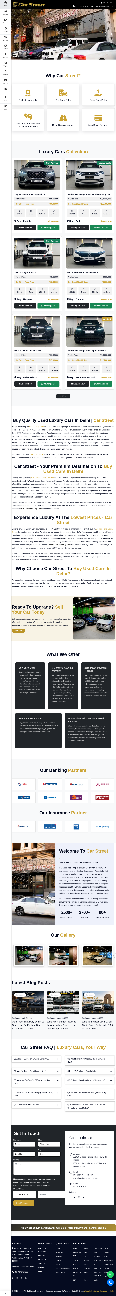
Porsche (97, 1256)
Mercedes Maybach (97, 1273)
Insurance (42, 1259)
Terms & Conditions (63, 1268)
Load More (62, 396)
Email (15, 1150)
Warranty (41, 1267)
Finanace (41, 1255)
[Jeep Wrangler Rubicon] (37, 253)
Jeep (95, 1264)
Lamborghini (108, 1264)
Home (58, 1248)
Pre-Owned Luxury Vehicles (42, 478)
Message (16, 1160)
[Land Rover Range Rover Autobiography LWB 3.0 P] (89, 175)
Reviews (59, 1256)
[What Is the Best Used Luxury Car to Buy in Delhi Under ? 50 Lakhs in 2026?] (98, 1002)
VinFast (96, 1280)
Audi (75, 1248)
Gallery (58, 1260)
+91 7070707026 (82, 6)
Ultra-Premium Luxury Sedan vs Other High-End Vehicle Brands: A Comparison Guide (28, 1025)
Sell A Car (42, 1263)
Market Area (60, 1272)
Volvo (106, 1256)
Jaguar (106, 1252)
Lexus (106, 1248)
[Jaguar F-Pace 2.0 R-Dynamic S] (37, 175)
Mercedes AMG (77, 1273)
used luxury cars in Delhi (57, 580)
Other (85, 1272)
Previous (18, 34)
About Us (59, 1252)
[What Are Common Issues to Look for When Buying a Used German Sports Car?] (63, 1002)
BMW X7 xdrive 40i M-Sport (27, 350)
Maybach (97, 1268)
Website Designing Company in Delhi (99, 1291)
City (39, 1150)
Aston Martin (108, 1260)
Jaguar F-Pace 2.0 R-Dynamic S (29, 194)
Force (85, 1280)
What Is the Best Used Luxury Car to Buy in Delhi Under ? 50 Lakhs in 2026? (97, 1025)
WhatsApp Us (49, 228)
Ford (95, 1252)
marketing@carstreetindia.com (85, 1178)
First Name (17, 1140)
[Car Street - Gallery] (29, 955)
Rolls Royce (98, 1260)
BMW (85, 1248)
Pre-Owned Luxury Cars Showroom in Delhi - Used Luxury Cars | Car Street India (63, 1227)
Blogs (58, 1264)
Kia (84, 1256)
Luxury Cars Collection (42, 1249)
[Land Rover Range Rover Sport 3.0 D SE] (89, 331)
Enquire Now (26, 228)
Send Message (22, 1203)
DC (74, 1264)
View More (54, 221)
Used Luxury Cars (36, 427)
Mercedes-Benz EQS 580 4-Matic (82, 272)
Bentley (86, 1260)
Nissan (106, 1268)
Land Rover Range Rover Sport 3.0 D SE (86, 350)
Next (108, 34)
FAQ (40, 1271)
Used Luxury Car (36, 454)
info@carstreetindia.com (102, 6)
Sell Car (18, 631)
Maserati (86, 1268)
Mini (85, 1252)
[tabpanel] (37, 175)
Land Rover (98, 1248)
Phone (40, 1140)
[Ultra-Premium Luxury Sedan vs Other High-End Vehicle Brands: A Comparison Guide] (28, 1002)
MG (74, 1280)
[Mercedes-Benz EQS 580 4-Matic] (89, 253)
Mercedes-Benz (77, 1253)
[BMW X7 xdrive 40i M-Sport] (37, 331)
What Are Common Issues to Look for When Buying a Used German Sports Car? (62, 1025)
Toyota (75, 1260)
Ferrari (85, 1264)
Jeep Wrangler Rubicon (25, 272)
